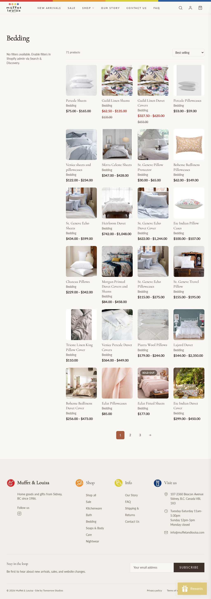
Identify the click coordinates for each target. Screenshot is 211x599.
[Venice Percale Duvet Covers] (117, 324)
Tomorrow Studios (53, 590)
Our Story (110, 7)
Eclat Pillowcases (114, 403)
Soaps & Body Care (95, 531)
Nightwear (92, 541)
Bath (89, 515)
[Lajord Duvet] (188, 324)
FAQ (157, 7)
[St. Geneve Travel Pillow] (188, 261)
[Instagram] (41, 514)
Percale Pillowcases (187, 100)
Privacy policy (154, 590)
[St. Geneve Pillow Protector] (153, 144)
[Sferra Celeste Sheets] (117, 144)
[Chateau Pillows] (81, 261)
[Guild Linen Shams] (117, 80)
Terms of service (175, 590)
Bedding (91, 521)
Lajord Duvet (183, 345)
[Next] (150, 435)
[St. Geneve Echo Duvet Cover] (153, 203)
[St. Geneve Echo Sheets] (81, 203)
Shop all (91, 495)
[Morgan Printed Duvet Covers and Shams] (117, 261)
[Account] (190, 8)
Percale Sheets (76, 100)
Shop (86, 7)
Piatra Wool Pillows (152, 345)
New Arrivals (49, 7)
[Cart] (200, 8)
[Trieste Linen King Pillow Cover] (81, 324)
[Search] (180, 8)
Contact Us (137, 7)
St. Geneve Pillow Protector (150, 167)
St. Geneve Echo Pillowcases (149, 284)
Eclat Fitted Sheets (151, 403)
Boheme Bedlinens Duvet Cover (79, 405)
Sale (72, 7)
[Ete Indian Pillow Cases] (188, 203)
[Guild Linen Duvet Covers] (153, 80)
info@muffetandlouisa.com (187, 532)
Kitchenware (94, 508)
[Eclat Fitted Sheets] (153, 383)
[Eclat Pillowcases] (117, 383)
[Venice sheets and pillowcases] (81, 144)
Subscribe (189, 567)
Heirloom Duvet (114, 223)
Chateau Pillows (78, 281)
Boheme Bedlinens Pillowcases (186, 167)
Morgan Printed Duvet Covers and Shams (115, 286)
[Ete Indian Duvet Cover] (188, 383)
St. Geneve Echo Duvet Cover (149, 225)
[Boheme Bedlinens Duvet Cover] (81, 383)
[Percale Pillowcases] (188, 80)
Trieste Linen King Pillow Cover (79, 347)
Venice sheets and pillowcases (78, 167)
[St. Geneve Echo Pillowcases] (153, 261)
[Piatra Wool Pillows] (153, 324)
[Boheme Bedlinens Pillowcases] (188, 144)
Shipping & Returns (132, 512)
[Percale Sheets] (81, 80)
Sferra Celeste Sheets (117, 164)
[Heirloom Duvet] (117, 203)
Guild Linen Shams (116, 100)
